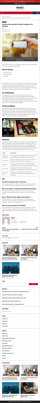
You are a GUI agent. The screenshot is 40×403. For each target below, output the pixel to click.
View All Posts (22, 222)
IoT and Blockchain (7, 72)
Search (3, 281)
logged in (9, 237)
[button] (2, 13)
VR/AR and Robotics (7, 74)
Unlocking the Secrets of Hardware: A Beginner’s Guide (11, 301)
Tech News (5, 254)
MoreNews (24, 401)
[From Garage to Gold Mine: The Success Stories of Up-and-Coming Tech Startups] (10, 250)
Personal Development (6, 350)
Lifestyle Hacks (4, 343)
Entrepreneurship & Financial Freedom (8, 338)
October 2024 (4, 323)
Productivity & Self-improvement (7, 353)
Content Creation (5, 335)
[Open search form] (31, 13)
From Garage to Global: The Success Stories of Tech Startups (29, 258)
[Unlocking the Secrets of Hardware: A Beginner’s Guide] (29, 388)
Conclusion (5, 76)
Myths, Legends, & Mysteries (7, 348)
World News (4, 358)
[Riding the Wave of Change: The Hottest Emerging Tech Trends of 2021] (10, 268)
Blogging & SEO (4, 333)
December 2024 (4, 318)
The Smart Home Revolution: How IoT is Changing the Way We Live (13, 304)
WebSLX (20, 7)
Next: (29, 228)
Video (37, 12)
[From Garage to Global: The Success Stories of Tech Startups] (29, 250)
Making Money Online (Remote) (7, 345)
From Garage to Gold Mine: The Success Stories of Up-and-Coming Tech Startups (9, 258)
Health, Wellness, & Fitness (6, 340)
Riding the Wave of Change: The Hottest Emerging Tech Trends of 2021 (9, 275)
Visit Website (14, 222)
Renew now (22, 1)
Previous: (10, 229)
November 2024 (4, 321)
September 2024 (5, 326)
